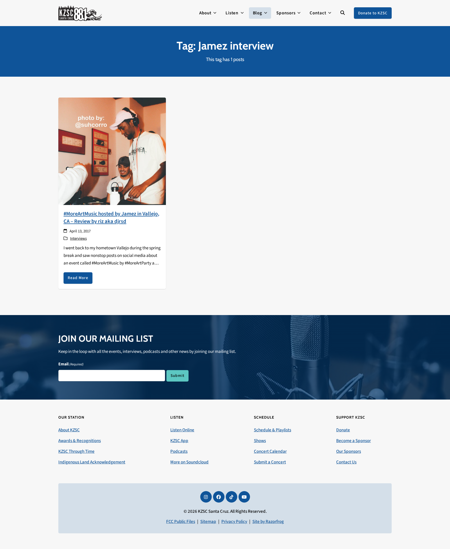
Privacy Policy (234, 521)
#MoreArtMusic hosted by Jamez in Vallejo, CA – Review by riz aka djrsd (111, 217)
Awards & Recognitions (79, 441)
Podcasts (179, 451)
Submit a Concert (270, 462)
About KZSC (69, 430)
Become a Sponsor (353, 441)
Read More (78, 278)
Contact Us (346, 462)
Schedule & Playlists (272, 430)
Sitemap (208, 521)
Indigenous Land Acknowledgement (91, 462)
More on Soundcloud (189, 462)
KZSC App (179, 441)
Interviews (78, 238)
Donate (343, 430)
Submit (177, 375)
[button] (342, 13)
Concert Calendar (270, 451)
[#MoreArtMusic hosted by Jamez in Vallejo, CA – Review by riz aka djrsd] (112, 151)
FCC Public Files (180, 521)
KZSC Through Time (76, 451)
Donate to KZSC (373, 13)
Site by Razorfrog (268, 521)
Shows (260, 441)
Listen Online (182, 430)
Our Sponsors (348, 451)
